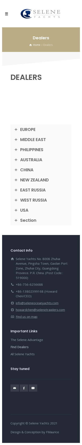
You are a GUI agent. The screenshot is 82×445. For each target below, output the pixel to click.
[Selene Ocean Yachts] (41, 13)
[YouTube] (33, 388)
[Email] (15, 388)
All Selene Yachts (23, 354)
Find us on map (26, 316)
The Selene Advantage (27, 340)
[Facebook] (24, 388)
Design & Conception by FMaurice (35, 432)
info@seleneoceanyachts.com (37, 303)
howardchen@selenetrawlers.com (40, 310)
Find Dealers (20, 347)
